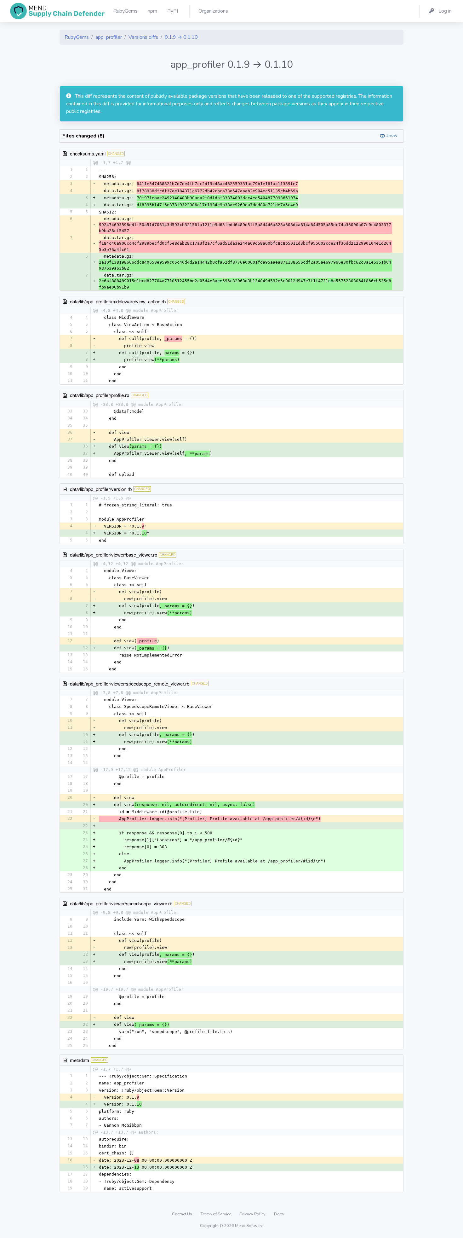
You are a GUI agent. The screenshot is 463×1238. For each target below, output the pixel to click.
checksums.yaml (88, 153)
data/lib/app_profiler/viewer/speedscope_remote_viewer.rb (129, 683)
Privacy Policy (253, 1214)
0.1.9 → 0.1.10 (181, 37)
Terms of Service (216, 1214)
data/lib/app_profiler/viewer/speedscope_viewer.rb (121, 903)
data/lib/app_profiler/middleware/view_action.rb (118, 301)
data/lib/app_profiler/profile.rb (99, 395)
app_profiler (108, 37)
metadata (79, 1060)
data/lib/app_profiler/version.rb (101, 489)
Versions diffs (143, 37)
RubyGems (77, 37)
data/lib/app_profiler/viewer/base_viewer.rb (113, 554)
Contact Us (182, 1214)
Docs (279, 1214)
